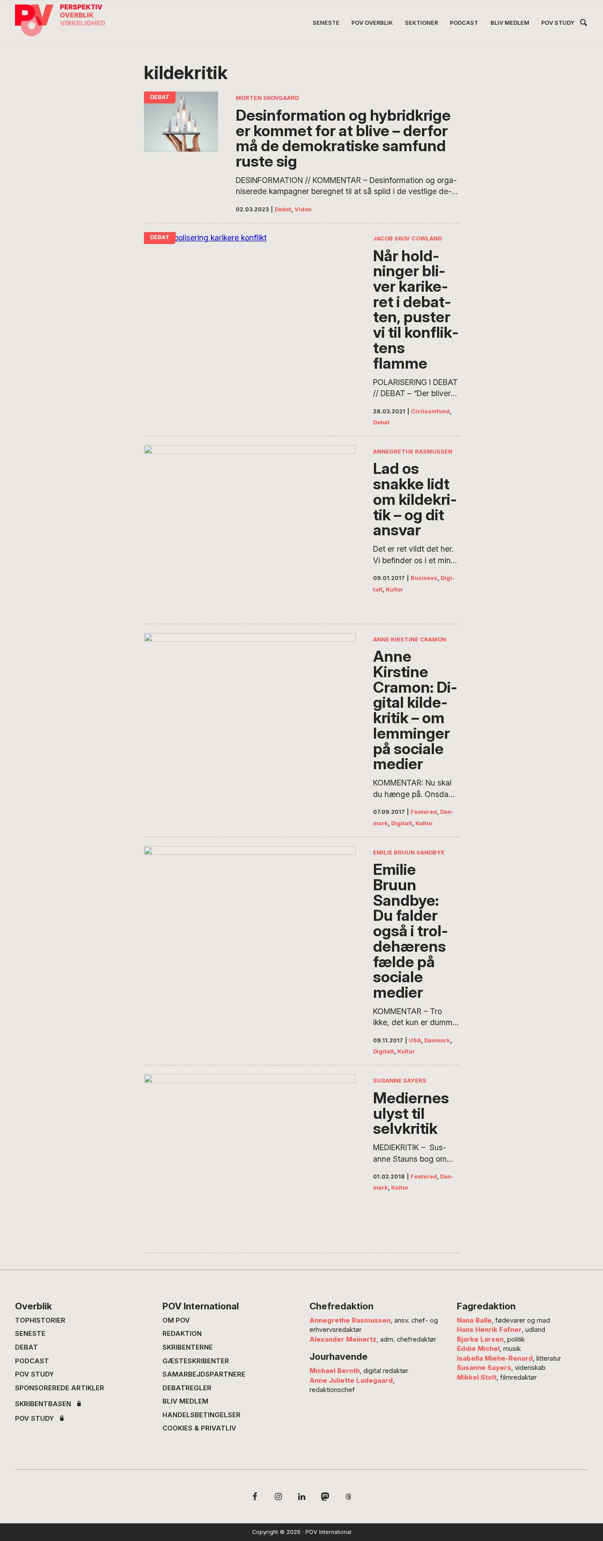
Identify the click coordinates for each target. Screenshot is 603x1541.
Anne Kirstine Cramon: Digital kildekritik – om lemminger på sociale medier (415, 709)
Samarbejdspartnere (203, 1374)
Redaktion (182, 1334)
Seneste (30, 1334)
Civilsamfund (430, 411)
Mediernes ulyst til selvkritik (411, 1113)
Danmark (437, 1040)
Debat (283, 209)
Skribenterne (187, 1347)
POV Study (34, 1374)
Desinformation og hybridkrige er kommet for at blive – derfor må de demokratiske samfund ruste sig (343, 138)
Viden (303, 209)
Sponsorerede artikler (59, 1388)
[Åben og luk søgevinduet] (583, 24)
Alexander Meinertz (343, 1339)
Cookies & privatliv (199, 1428)
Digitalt (401, 823)
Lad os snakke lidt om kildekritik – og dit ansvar (415, 499)
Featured (424, 812)
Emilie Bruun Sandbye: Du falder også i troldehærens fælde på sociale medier (410, 931)
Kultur (394, 589)
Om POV (176, 1320)
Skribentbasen (43, 1404)
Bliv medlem (185, 1401)
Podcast (32, 1361)
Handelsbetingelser (201, 1415)
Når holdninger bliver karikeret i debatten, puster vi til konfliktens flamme (416, 309)
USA (415, 1040)
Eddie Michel (478, 1349)
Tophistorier (40, 1320)
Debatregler (186, 1388)
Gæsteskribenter (195, 1361)
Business (424, 578)
